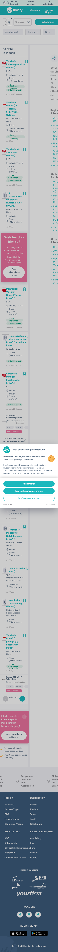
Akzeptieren (29, 483)
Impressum (50, 504)
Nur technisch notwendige (29, 491)
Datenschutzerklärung (13, 473)
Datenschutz (8, 504)
